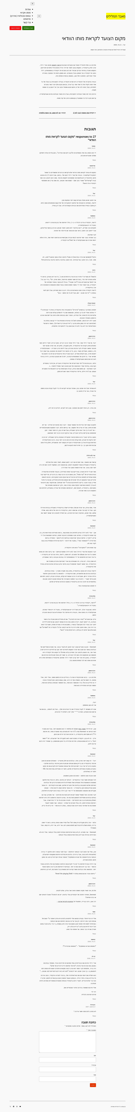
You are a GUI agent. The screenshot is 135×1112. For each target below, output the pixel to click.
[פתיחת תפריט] (39, 16)
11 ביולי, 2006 (91, 958)
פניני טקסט (94, 49)
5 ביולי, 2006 (91, 148)
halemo (93, 216)
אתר (94, 1075)
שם (95, 1055)
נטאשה (93, 939)
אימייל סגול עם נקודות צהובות (111, 49)
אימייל (94, 1065)
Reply (94, 160)
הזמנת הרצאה (15, 28)
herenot (92, 526)
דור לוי (93, 956)
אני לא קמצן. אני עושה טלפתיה (50, 113)
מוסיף (93, 146)
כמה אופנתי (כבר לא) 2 (81, 113)
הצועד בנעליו (91, 303)
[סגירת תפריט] (32, 3)
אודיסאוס (92, 165)
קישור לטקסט (56, 65)
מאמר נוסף (82, 729)
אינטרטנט (100, 49)
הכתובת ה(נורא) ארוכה (65, 901)
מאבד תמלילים (115, 16)
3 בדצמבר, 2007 (90, 1007)
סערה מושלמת (28, 28)
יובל (94, 193)
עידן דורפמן (92, 336)
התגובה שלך (91, 1030)
